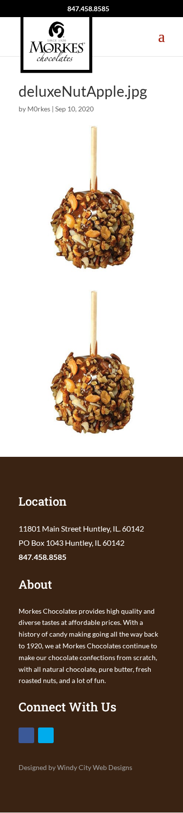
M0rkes (38, 109)
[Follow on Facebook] (26, 735)
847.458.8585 (42, 556)
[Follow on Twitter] (46, 735)
